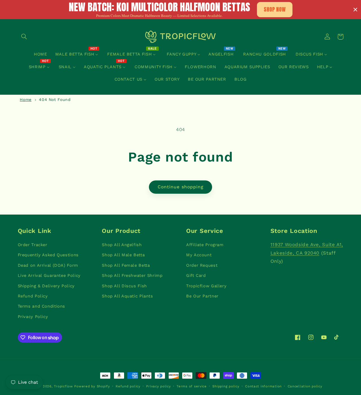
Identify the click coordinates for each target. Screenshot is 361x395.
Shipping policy (225, 386)
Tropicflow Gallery (206, 285)
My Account (199, 254)
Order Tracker (32, 244)
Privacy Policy (33, 316)
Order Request (201, 265)
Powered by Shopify (92, 386)
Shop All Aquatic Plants (127, 296)
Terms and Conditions (41, 306)
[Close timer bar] (355, 9)
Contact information (263, 386)
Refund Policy (33, 296)
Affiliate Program (205, 244)
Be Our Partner (202, 296)
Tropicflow (63, 386)
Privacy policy (158, 386)
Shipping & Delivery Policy (46, 285)
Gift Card (196, 275)
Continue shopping (180, 186)
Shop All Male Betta (123, 254)
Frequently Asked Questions (48, 254)
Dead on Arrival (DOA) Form (48, 265)
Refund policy (128, 386)
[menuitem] (40, 54)
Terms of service (192, 386)
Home (26, 99)
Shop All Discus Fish (124, 285)
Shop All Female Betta (126, 265)
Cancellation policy (305, 386)
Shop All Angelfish (122, 244)
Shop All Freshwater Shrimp (132, 275)
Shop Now (275, 9)
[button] (24, 36)
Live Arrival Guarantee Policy (49, 275)
